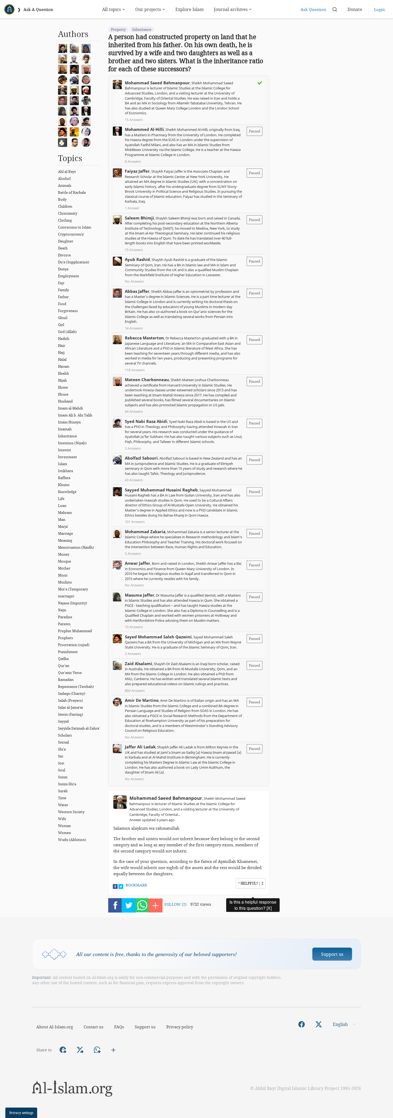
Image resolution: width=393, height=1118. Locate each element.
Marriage (65, 533)
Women (64, 832)
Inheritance (67, 436)
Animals (64, 185)
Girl (61, 324)
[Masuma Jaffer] (64, 110)
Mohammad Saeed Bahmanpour (157, 82)
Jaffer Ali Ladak (140, 746)
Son (61, 763)
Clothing (65, 220)
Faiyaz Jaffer (137, 171)
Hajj (61, 352)
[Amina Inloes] (87, 48)
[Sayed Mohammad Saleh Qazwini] (64, 131)
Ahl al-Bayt (67, 171)
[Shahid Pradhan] (76, 141)
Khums (64, 484)
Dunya (63, 269)
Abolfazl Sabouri (141, 458)
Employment (68, 276)
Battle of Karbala (72, 192)
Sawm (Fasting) (70, 714)
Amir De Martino (142, 700)
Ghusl (62, 317)
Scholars (65, 735)
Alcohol (64, 178)
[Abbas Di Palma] (76, 58)
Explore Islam (189, 9)
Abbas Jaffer (137, 291)
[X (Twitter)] (318, 1024)
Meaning (65, 540)
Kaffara (64, 477)
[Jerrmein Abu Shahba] (87, 131)
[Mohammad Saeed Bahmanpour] (64, 89)
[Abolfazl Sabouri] (76, 79)
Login (379, 9)
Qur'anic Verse (70, 672)
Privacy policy (179, 1026)
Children (65, 206)
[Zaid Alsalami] (76, 48)
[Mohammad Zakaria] (64, 121)
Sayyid (63, 721)
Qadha (63, 658)
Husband (65, 401)
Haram (63, 366)
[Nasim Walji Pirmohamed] (64, 141)
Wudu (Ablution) (72, 839)
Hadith (63, 338)
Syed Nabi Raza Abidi (146, 421)
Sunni (62, 777)
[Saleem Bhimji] (76, 89)
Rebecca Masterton (144, 337)
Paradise (65, 617)
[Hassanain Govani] (87, 100)
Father (63, 296)
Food (62, 303)
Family (63, 289)
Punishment (68, 651)
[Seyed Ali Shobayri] (87, 58)
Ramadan (66, 679)
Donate (355, 9)
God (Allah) (67, 331)
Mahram (65, 512)
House (63, 394)
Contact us (93, 1026)
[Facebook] (301, 1024)
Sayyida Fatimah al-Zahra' (79, 728)
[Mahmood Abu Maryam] (64, 79)
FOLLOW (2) (175, 904)
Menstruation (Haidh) (76, 547)
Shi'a (62, 749)
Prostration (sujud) (74, 644)
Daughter (65, 241)
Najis (62, 610)
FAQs (119, 1026)
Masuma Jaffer (139, 595)
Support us (332, 954)
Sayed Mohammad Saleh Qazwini (158, 636)
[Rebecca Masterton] (64, 68)
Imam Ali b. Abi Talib (75, 415)
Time (62, 797)
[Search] (335, 9)
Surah (63, 791)
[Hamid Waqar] (76, 131)
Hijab (62, 380)
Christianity (67, 213)
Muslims (65, 582)
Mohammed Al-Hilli (144, 129)
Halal (62, 359)
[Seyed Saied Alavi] (76, 110)
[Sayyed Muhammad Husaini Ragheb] (76, 68)
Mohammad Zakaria (145, 531)
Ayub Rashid (137, 259)
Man (61, 519)
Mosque (64, 561)
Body (62, 199)
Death (63, 248)
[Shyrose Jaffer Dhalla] (76, 121)
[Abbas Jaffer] (64, 100)
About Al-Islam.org (54, 1026)
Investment (67, 456)
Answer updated (152, 819)
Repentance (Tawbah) (76, 686)
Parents (64, 623)
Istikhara (65, 470)
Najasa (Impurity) (72, 603)
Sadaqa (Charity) (71, 693)
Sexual (63, 742)
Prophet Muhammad (75, 630)
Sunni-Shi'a (67, 784)
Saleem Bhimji (139, 218)
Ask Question (313, 9)
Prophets (65, 637)
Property (118, 29)
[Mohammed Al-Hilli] (87, 110)
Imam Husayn (69, 422)
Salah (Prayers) (70, 700)
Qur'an (63, 665)
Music (63, 575)
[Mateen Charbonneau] (87, 68)
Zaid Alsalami (138, 663)
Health (63, 373)
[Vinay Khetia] (87, 89)
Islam (62, 463)
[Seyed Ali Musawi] (76, 100)
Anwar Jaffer (137, 563)
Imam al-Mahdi (70, 408)
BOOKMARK (136, 885)
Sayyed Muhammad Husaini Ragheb (161, 489)
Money (63, 554)
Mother (64, 568)
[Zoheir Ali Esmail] (64, 58)
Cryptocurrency (71, 234)
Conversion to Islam (74, 227)
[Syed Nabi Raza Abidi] (87, 121)
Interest (64, 450)
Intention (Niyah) (72, 443)
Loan (62, 505)
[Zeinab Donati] (87, 79)
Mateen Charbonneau (147, 379)
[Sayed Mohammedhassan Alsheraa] (87, 141)
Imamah (65, 429)
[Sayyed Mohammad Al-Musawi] (64, 48)
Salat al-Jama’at (70, 707)
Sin (60, 756)
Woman (64, 825)
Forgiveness (68, 310)
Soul (61, 770)
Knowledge (67, 491)
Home (63, 387)
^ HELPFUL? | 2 (250, 883)
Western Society (71, 811)
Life (61, 498)
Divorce (64, 255)
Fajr (61, 283)
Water (63, 804)
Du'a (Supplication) (73, 262)
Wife (62, 818)
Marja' (63, 526)
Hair (61, 345)
